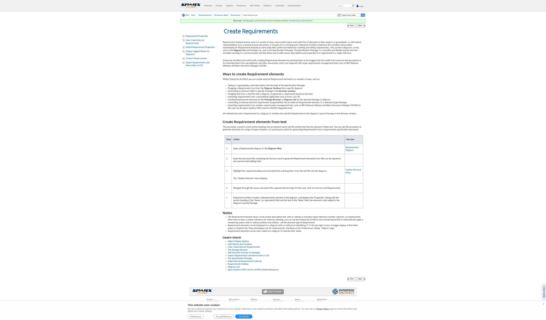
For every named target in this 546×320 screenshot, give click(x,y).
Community (279, 6)
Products (207, 6)
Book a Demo (544, 292)
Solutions (267, 6)
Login (361, 6)
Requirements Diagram (352, 148)
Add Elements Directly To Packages (244, 253)
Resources (241, 6)
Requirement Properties (197, 36)
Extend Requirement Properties (200, 47)
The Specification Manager (240, 258)
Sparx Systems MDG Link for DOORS (244, 270)
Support (229, 6)
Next (360, 25)
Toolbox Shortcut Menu (353, 171)
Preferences (195, 316)
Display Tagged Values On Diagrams (197, 53)
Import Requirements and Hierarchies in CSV (248, 255)
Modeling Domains (205, 15)
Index (193, 15)
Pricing (219, 6)
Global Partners (322, 299)
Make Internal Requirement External (245, 261)
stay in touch (274, 291)
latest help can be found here (302, 21)
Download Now (294, 6)
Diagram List (234, 267)
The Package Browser (238, 250)
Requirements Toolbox (238, 264)
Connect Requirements (196, 58)
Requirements (235, 15)
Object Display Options (238, 241)
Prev (351, 25)
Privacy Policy (322, 309)
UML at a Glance (234, 299)
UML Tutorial (255, 6)
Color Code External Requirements (244, 247)
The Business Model (221, 15)
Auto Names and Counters (240, 244)
